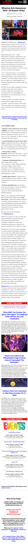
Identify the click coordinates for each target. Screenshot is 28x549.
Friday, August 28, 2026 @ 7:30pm (14, 435)
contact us (22, 523)
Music (22, 536)
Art (4, 536)
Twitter (20, 528)
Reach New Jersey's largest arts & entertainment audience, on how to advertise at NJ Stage (14, 118)
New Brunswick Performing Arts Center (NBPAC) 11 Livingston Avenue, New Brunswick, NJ (14, 457)
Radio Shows (16, 539)
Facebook (15, 528)
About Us (19, 538)
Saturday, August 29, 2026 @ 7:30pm (14, 474)
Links (9, 539)
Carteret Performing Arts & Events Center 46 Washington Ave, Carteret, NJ (14, 466)
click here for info (5, 488)
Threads (10, 529)
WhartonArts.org (8, 214)
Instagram (4, 529)
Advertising (11, 538)
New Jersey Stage (17, 13)
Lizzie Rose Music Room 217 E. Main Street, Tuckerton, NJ (14, 446)
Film (18, 536)
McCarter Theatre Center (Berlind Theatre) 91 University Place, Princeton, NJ (14, 437)
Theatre (4, 538)
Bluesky (16, 529)
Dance (14, 536)
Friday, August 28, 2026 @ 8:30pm (14, 464)
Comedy (8, 536)
